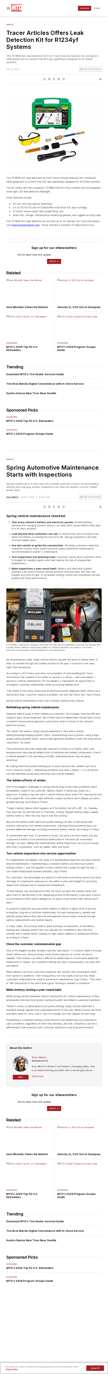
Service (10, 25)
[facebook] (44, 79)
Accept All (95, 1368)
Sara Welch (12, 497)
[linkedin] (49, 79)
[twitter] (54, 79)
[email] (63, 79)
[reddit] (58, 79)
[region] (54, 1368)
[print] (100, 79)
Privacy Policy (12, 1369)
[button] (8, 8)
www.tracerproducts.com (25, 225)
